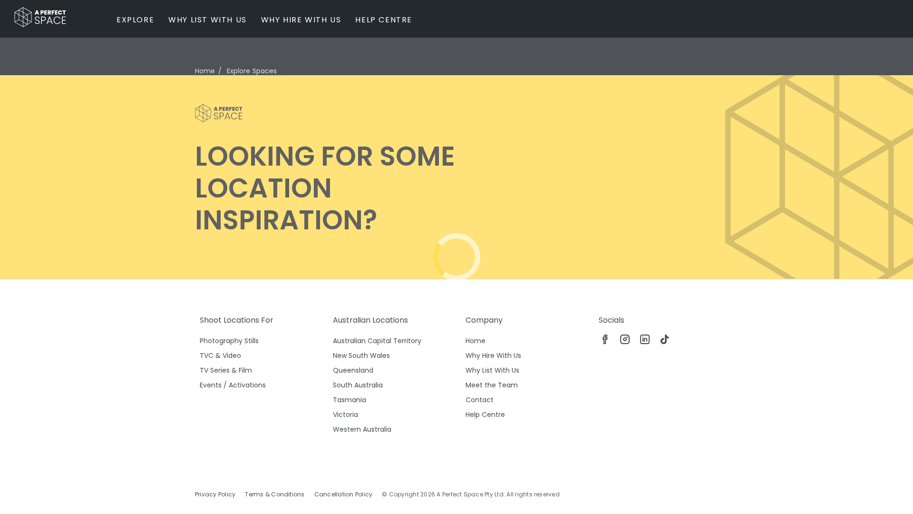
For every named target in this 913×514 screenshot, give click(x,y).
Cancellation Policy (343, 494)
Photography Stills (229, 341)
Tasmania (349, 400)
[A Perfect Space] (40, 17)
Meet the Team (492, 385)
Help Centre (383, 19)
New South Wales (361, 355)
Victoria (345, 414)
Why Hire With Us (493, 355)
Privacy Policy (215, 494)
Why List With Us (492, 370)
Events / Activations (233, 385)
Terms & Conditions (274, 494)
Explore (135, 19)
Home (205, 71)
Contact (480, 400)
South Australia (358, 385)
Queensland (353, 370)
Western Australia (362, 429)
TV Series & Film (226, 370)
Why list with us (207, 19)
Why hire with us (301, 19)
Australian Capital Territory (377, 341)
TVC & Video (220, 355)
